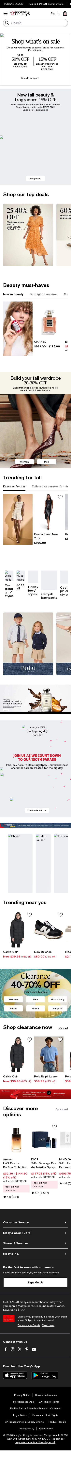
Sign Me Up (35, 1282)
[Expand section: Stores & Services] (35, 1243)
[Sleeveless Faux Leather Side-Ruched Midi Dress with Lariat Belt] (49, 512)
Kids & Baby (57, 999)
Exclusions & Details (29, 1325)
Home (35, 1008)
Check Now (48, 1325)
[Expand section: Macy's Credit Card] (35, 1233)
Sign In (54, 13)
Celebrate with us (37, 810)
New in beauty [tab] (13, 294)
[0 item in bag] (65, 13)
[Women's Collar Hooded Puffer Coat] (18, 929)
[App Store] (15, 1375)
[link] (49, 344)
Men (46, 461)
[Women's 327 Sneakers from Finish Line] (49, 929)
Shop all (20, 586)
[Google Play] (45, 1375)
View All (63, 1028)
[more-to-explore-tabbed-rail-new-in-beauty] (18, 329)
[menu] (5, 13)
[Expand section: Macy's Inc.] (35, 1254)
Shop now (35, 178)
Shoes (13, 1008)
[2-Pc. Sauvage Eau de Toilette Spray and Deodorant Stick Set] (44, 1140)
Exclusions (42, 110)
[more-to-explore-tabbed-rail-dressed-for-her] (18, 519)
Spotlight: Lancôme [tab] (44, 294)
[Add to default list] (60, 497)
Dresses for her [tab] (14, 486)
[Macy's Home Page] (20, 13)
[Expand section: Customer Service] (35, 1222)
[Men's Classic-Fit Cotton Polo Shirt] (49, 1054)
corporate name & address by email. (35, 1442)
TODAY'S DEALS (13, 4)
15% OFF (47, 59)
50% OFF (20, 59)
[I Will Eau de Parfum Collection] (16, 1140)
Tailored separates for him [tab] (51, 486)
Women (24, 461)
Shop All (58, 1008)
